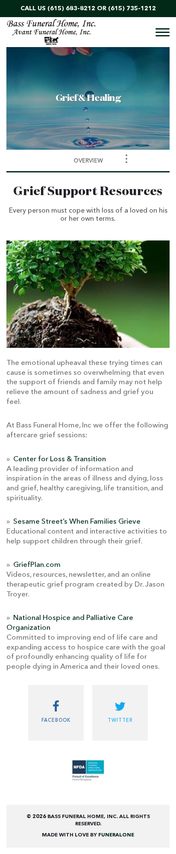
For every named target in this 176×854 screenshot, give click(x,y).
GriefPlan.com (37, 565)
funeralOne (116, 835)
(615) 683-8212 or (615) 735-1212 (101, 9)
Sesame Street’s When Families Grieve (77, 521)
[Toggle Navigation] (126, 158)
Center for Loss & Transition (59, 459)
